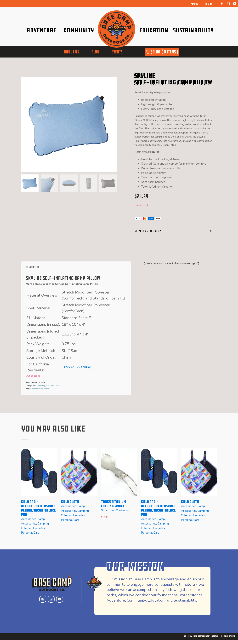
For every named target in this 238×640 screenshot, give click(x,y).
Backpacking (37, 388)
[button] (30, 183)
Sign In (194, 4)
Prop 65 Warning (76, 367)
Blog (95, 52)
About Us (71, 52)
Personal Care (30, 533)
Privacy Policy (228, 636)
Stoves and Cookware (115, 510)
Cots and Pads (53, 385)
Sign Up (208, 4)
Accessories (28, 519)
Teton (46, 388)
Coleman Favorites (33, 528)
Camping (41, 385)
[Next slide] (114, 124)
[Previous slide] (23, 493)
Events (117, 52)
